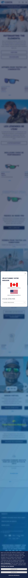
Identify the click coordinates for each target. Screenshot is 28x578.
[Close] (25, 273)
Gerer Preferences (6, 563)
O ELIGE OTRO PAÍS (8, 299)
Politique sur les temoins (7, 566)
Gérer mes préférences (14, 575)
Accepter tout (14, 569)
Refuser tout (14, 572)
